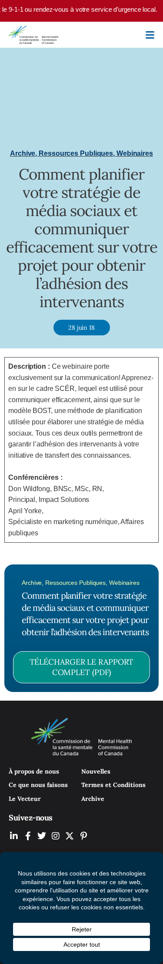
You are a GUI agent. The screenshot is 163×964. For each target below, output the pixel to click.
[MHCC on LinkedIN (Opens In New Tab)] (14, 835)
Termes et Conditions (113, 785)
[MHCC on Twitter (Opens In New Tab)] (42, 835)
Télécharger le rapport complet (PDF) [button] (82, 667)
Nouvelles (95, 771)
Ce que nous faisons (38, 785)
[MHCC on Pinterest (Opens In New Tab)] (83, 835)
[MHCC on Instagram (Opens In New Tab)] (55, 835)
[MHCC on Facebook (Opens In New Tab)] (28, 835)
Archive (92, 799)
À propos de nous (34, 771)
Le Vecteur (25, 799)
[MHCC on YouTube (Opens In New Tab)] (69, 835)
